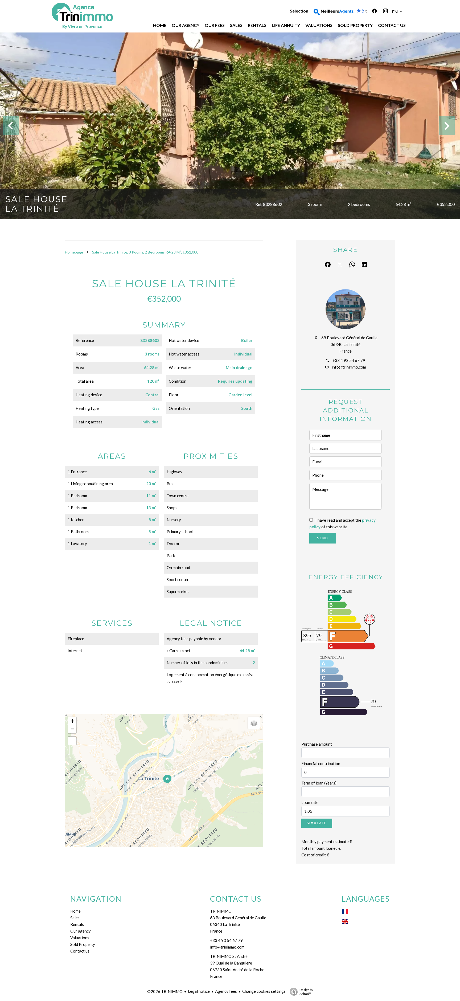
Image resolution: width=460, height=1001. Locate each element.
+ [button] (72, 721)
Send (322, 538)
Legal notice (199, 991)
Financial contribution (320, 763)
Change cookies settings (264, 991)
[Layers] (254, 723)
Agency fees (226, 991)
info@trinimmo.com (349, 367)
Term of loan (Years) (318, 783)
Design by (306, 992)
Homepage (74, 252)
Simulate (317, 823)
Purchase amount (316, 744)
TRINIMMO (221, 911)
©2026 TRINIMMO (165, 991)
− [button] (72, 729)
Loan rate (309, 802)
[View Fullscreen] (72, 741)
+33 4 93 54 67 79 (348, 360)
